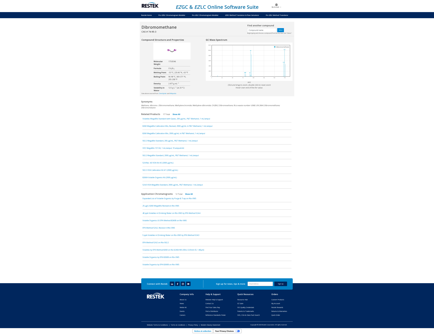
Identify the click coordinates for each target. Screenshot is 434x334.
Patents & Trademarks (245, 311)
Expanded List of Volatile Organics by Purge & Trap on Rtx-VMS (169, 198)
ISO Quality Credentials (245, 307)
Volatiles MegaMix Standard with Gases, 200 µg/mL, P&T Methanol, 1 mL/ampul (176, 118)
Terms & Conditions (178, 325)
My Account (275, 303)
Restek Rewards (277, 307)
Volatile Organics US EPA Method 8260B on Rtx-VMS (165, 220)
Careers (182, 315)
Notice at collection (202, 331)
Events (182, 311)
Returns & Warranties (279, 311)
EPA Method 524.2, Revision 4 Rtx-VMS (159, 228)
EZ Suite (240, 303)
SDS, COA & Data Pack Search (248, 315)
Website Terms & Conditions (157, 325)
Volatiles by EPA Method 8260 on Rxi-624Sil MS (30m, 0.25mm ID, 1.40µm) (173, 250)
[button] (276, 5)
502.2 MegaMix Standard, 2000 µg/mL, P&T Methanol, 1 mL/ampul (171, 155)
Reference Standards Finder (215, 315)
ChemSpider (163, 93)
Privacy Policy (193, 325)
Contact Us (209, 303)
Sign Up (280, 284)
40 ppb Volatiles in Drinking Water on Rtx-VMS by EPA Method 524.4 (171, 213)
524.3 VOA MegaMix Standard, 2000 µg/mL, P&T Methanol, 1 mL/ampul (173, 185)
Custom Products (277, 300)
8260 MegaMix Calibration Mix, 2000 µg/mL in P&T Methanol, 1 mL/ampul (174, 133)
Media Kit (183, 307)
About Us (183, 300)
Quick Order (275, 315)
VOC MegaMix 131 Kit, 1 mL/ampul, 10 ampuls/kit (163, 148)
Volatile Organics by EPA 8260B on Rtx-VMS (161, 257)
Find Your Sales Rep (212, 307)
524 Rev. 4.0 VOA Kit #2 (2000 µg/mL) (158, 163)
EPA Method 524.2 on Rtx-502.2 (156, 242)
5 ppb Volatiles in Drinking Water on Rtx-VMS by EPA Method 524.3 (171, 235)
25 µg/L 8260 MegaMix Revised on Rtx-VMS (161, 206)
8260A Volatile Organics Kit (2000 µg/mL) (160, 177)
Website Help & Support (214, 300)
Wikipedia (173, 93)
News (182, 303)
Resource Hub (242, 300)
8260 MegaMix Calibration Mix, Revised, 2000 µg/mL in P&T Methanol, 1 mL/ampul (177, 126)
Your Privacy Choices (224, 331)
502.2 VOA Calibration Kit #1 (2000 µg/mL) (160, 170)
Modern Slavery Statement (210, 325)
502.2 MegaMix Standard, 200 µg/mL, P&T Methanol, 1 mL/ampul (170, 140)
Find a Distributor (211, 311)
